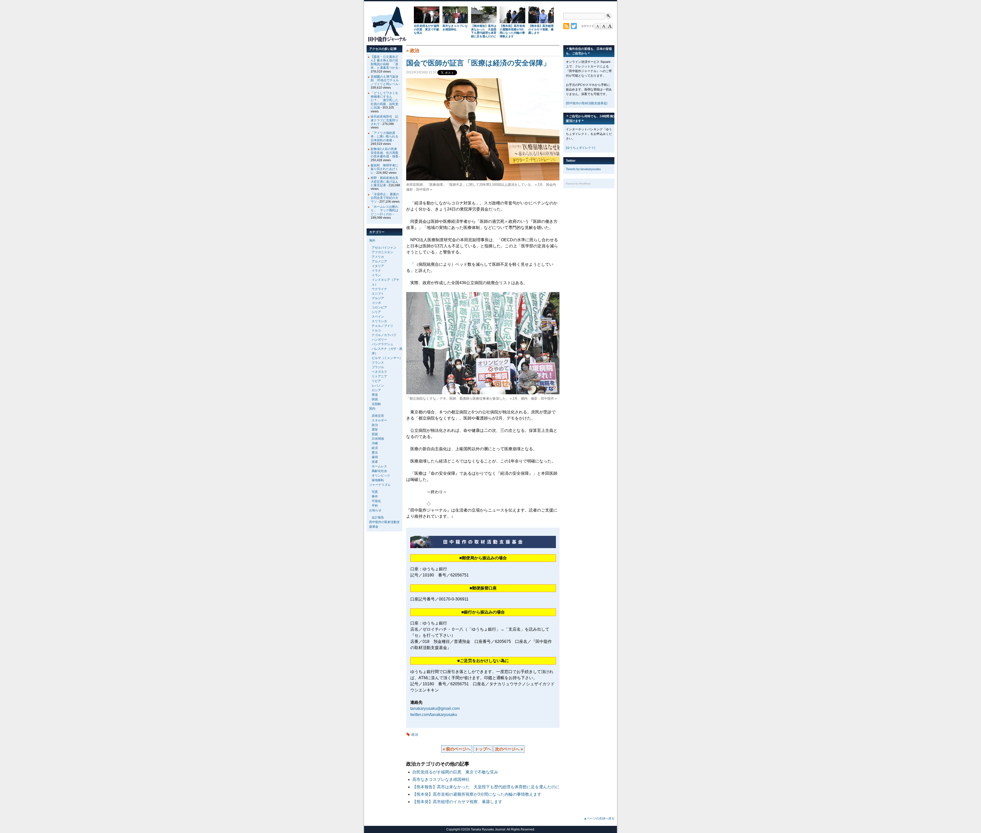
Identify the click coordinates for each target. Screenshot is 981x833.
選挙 (375, 429)
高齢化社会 (379, 471)
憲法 (375, 452)
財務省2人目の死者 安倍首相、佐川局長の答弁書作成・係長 (385, 152)
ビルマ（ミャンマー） (387, 358)
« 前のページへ (457, 749)
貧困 (375, 434)
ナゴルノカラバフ (384, 335)
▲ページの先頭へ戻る (599, 818)
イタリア (378, 266)
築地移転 (378, 480)
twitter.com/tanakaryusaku (433, 714)
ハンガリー (379, 339)
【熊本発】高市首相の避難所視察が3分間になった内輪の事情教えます (512, 31)
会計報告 (378, 517)
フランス (378, 362)
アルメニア (379, 261)
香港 (375, 395)
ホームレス (379, 466)
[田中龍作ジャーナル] (387, 41)
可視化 (376, 501)
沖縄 (375, 443)
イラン (376, 275)
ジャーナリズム (380, 485)
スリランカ (379, 321)
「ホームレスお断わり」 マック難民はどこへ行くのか (384, 210)
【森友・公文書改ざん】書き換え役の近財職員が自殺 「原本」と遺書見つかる (384, 62)
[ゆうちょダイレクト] (580, 147)
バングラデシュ (382, 344)
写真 (375, 492)
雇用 (375, 457)
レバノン (378, 385)
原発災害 (378, 416)
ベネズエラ (379, 372)
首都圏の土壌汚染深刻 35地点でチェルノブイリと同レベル (385, 80)
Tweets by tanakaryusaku (583, 169)
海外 (372, 240)
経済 (375, 448)
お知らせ (375, 510)
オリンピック (381, 475)
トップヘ (483, 749)
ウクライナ (379, 289)
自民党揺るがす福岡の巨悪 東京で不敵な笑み (426, 29)
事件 (375, 496)
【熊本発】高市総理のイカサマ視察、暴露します (541, 29)
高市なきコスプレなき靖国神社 (455, 27)
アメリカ (378, 257)
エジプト (378, 293)
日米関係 (378, 439)
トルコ (376, 330)
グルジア (378, 298)
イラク (376, 270)
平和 (375, 505)
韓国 (375, 399)
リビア (376, 381)
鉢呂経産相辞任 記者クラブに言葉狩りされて (384, 120)
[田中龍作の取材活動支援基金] (586, 103)
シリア (376, 312)
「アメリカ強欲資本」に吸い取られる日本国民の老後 (384, 136)
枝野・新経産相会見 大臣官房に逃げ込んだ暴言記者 (386, 181)
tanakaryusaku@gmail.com (435, 708)
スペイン (378, 316)
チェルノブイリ (382, 326)
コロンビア (379, 307)
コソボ (376, 303)
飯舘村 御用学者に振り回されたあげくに (384, 169)
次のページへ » (509, 749)
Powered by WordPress (578, 183)
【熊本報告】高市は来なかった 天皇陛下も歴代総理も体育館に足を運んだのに (483, 31)
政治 (414, 50)
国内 (372, 408)
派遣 (375, 462)
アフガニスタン (382, 252)
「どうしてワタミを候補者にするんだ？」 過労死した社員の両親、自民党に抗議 (384, 100)
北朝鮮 (376, 404)
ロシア (376, 390)
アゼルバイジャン (384, 247)
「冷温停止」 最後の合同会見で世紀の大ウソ (385, 197)
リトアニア (379, 376)
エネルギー (379, 420)
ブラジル (378, 367)
